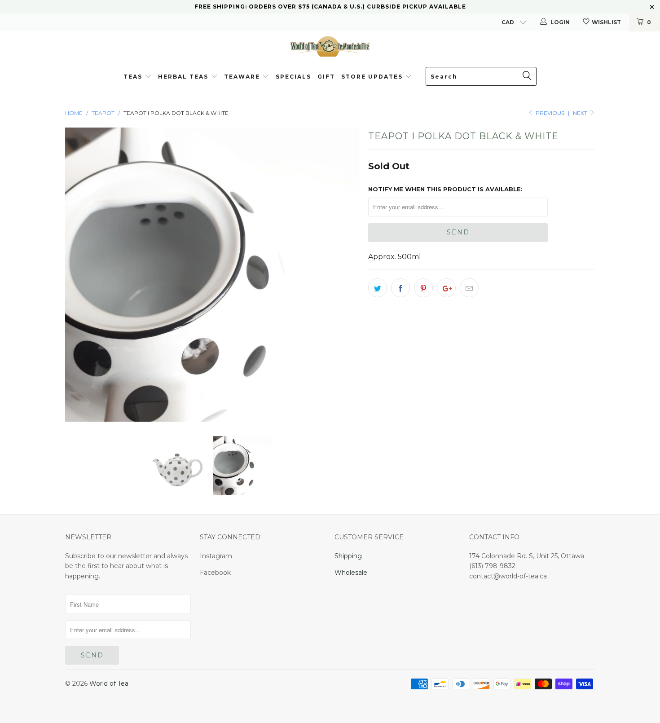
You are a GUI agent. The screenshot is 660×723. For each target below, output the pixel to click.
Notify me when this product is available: (445, 189)
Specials (293, 76)
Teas (132, 76)
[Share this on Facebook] (400, 287)
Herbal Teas (184, 76)
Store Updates (373, 76)
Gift (326, 76)
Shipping (348, 556)
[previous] (81, 275)
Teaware (243, 76)
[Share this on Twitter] (377, 287)
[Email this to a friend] (469, 287)
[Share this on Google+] (446, 287)
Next (581, 113)
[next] (343, 275)
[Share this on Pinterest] (423, 287)
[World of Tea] (330, 45)
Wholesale (350, 573)
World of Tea (108, 683)
